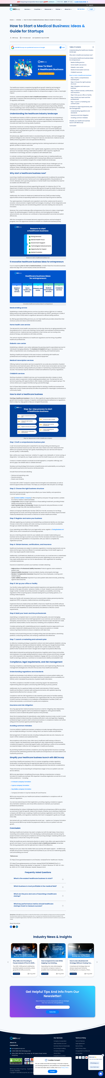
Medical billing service (77, 62)
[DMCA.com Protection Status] (16, 1061)
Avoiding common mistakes (79, 117)
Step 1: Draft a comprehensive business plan (80, 78)
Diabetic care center (77, 67)
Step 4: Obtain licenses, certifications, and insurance (82, 91)
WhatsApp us (94, 1063)
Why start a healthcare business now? (81, 55)
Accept (52, 1071)
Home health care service (78, 65)
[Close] (103, 1055)
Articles (18, 20)
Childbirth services (76, 72)
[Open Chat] (100, 1073)
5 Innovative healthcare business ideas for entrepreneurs (81, 59)
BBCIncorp (15, 38)
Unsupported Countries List (83, 1051)
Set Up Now (81, 9)
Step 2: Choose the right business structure (81, 83)
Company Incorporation (60, 1041)
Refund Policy (79, 1046)
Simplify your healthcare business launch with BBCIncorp (79, 121)
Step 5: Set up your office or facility (81, 95)
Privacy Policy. (65, 1067)
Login (91, 9)
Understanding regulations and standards (80, 111)
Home (12, 20)
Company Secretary (59, 1051)
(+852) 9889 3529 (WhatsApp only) (21, 1051)
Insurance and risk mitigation (79, 115)
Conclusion (72, 125)
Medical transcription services (80, 69)
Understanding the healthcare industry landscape (81, 51)
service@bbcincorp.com (18, 1048)
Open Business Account (60, 1043)
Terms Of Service (80, 1041)
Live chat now (94, 1067)
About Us (13, 1043)
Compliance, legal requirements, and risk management (80, 107)
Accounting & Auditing (59, 1048)
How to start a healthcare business (80, 75)
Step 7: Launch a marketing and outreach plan (80, 102)
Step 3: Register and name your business (80, 87)
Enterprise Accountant (59, 1055)
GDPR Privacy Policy (81, 1048)
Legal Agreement (80, 1043)
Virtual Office (57, 1053)
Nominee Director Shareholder (62, 1046)
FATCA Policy (79, 1053)
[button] (15, 5)
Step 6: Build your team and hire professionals (80, 98)
